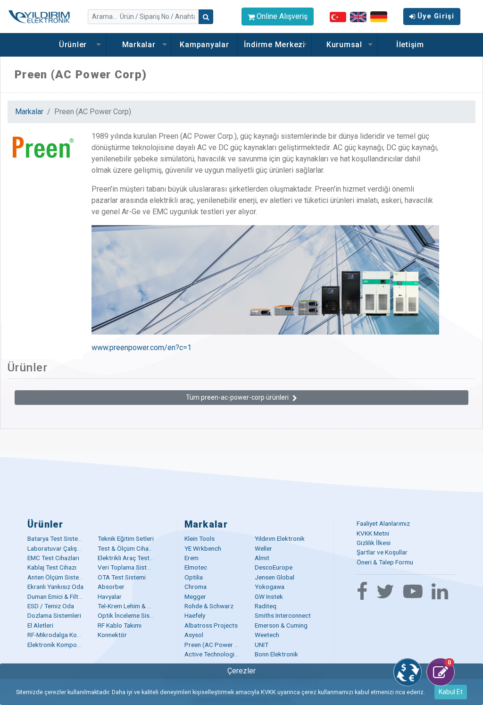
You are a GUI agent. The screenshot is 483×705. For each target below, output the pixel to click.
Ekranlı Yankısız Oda (55, 586)
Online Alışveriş (281, 16)
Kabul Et (451, 692)
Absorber (111, 586)
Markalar (139, 44)
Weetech (267, 634)
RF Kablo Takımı (120, 625)
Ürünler (73, 44)
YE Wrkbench (202, 548)
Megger (195, 596)
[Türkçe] (338, 16)
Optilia (193, 577)
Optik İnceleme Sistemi (130, 615)
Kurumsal (344, 44)
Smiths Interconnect (283, 615)
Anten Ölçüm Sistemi (56, 577)
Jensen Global (274, 577)
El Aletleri (40, 625)
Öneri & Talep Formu (385, 562)
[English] (358, 16)
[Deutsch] (378, 16)
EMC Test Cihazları (53, 558)
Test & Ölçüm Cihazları (129, 548)
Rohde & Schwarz (208, 606)
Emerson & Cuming (281, 625)
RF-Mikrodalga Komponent (64, 634)
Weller (263, 548)
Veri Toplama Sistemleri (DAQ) (140, 567)
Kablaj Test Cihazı (51, 567)
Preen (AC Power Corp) (217, 644)
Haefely (194, 615)
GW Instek (269, 596)
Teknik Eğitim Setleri (126, 538)
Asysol (193, 634)
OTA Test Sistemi (122, 577)
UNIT (261, 644)
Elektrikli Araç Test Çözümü (136, 558)
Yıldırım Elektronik (280, 538)
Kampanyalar (204, 44)
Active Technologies (212, 654)
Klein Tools (199, 538)
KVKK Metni (373, 533)
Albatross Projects (211, 625)
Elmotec (195, 567)
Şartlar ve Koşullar (382, 552)
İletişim (410, 44)
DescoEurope (273, 567)
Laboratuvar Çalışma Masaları (68, 548)
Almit (262, 558)
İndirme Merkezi (274, 44)
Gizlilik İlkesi (374, 542)
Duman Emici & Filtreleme (62, 596)
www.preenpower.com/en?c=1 (142, 347)
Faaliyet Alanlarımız (383, 523)
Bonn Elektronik (276, 654)
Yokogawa (269, 586)
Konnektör (112, 634)
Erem (191, 558)
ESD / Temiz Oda (50, 606)
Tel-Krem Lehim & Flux (128, 606)
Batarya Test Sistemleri (59, 538)
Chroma (195, 586)
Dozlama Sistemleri (54, 615)
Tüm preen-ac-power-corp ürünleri (237, 397)
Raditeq (265, 606)
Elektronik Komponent (58, 644)
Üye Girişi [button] (435, 16)
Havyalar (110, 596)
